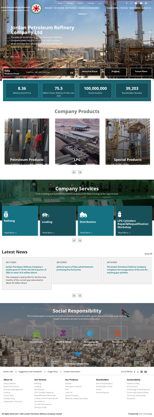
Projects (7, 392)
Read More (131, 153)
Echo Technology (145, 414)
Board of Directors (11, 386)
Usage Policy (53, 371)
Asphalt (68, 383)
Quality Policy (9, 398)
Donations (131, 398)
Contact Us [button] (146, 8)
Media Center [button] (135, 8)
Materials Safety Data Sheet (76, 398)
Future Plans (9, 395)
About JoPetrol (10, 383)
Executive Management (13, 389)
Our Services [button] (59, 8)
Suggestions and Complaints (30, 371)
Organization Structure (13, 401)
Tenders (70, 3)
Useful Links (8, 371)
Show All (148, 253)
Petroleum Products (73, 386)
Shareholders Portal (104, 386)
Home (60, 3)
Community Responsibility (138, 392)
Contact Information (72, 371)
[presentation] (74, 172)
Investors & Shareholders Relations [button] (88, 11)
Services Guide (40, 407)
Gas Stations (39, 401)
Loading (37, 386)
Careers (80, 3)
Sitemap (90, 3)
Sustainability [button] (112, 8)
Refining (37, 383)
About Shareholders (104, 383)
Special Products (72, 395)
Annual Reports (102, 392)
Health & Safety (133, 383)
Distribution (39, 389)
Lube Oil (68, 392)
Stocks (98, 389)
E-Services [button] (124, 8)
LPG (67, 389)
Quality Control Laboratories (46, 398)
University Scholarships (136, 395)
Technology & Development (138, 389)
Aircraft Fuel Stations (43, 404)
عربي (100, 3)
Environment (132, 386)
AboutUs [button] (48, 8)
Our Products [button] (71, 8)
